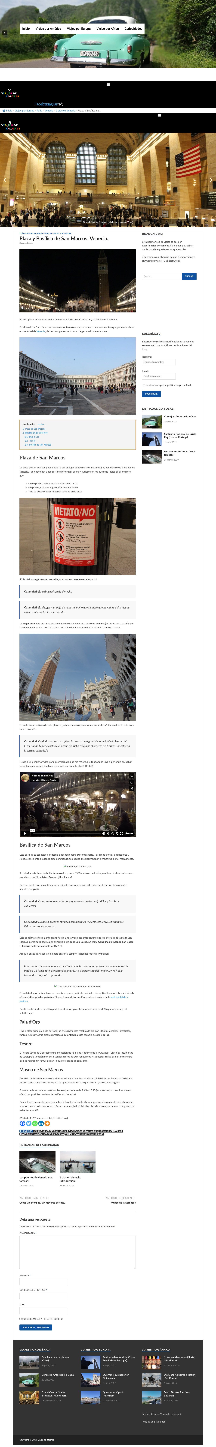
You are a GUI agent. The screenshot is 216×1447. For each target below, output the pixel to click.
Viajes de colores (46, 1440)
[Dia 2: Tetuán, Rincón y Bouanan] (151, 1392)
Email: (145, 371)
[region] (108, 180)
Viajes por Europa (79, 28)
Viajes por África (108, 28)
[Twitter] (28, 1123)
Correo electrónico (33, 1290)
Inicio (26, 28)
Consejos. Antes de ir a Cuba (180, 416)
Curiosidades (133, 28)
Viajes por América (48, 28)
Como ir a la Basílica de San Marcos (79, 1131)
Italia (39, 110)
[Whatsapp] (35, 1123)
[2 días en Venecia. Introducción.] (78, 1163)
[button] (4, 32)
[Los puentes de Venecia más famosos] (37, 1163)
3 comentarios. (26, 243)
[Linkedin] (41, 1123)
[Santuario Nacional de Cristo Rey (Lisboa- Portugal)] (152, 434)
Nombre (25, 1276)
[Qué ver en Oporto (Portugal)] (90, 1392)
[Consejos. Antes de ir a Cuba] (152, 417)
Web (22, 1305)
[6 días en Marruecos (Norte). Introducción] (151, 1357)
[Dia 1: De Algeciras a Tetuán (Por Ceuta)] (151, 1375)
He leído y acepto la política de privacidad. (168, 385)
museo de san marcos (110, 1131)
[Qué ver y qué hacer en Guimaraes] (90, 1375)
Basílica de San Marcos (46, 1131)
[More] (47, 1123)
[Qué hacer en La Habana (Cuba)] (29, 1357)
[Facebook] (22, 1123)
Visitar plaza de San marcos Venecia (84, 1134)
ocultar (41, 424)
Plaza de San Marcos (31, 1134)
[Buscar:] (169, 276)
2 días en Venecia (65, 110)
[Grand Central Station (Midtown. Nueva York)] (29, 1392)
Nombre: (147, 357)
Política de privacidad (154, 1421)
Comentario (28, 1233)
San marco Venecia (54, 1134)
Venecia (49, 110)
